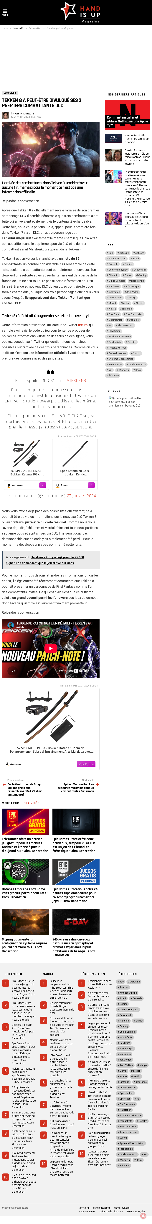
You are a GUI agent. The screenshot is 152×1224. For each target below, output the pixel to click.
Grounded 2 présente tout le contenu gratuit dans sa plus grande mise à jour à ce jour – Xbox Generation (24, 1161)
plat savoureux (125, 325)
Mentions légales (136, 1211)
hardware (114, 286)
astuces (139, 253)
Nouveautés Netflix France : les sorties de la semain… (137, 139)
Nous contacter (87, 1211)
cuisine (128, 264)
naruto (139, 303)
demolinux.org (122, 1207)
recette (132, 342)
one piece (114, 314)
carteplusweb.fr (101, 1207)
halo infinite (137, 280)
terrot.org (84, 1207)
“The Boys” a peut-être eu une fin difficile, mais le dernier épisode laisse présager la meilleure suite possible (60, 1065)
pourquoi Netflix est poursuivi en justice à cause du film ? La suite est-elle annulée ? (137, 220)
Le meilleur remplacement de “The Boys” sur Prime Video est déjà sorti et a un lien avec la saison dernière (61, 989)
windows (124, 370)
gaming (142, 275)
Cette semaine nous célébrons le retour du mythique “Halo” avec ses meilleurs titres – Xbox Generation (23, 1139)
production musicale (120, 336)
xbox (138, 370)
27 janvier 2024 (81, 496)
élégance (114, 375)
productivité (115, 342)
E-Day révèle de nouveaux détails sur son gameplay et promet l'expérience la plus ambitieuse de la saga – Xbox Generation (73, 947)
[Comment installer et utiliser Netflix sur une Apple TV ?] (127, 115)
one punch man (134, 314)
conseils (113, 264)
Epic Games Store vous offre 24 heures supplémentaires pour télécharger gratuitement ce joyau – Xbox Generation (75, 895)
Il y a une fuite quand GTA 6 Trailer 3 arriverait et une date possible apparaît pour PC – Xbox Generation (24, 1183)
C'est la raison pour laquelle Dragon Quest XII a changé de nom (62, 1008)
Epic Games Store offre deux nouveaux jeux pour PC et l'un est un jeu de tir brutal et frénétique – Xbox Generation (73, 845)
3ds (111, 253)
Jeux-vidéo (31, 803)
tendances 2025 (137, 364)
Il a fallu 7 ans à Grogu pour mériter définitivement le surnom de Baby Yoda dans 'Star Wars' (62, 1109)
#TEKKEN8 (76, 380)
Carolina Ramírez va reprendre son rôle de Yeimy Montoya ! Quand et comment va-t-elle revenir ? (137, 157)
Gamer (128, 275)
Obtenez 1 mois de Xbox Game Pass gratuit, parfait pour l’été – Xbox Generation (25, 893)
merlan (126, 303)
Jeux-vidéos (115, 297)
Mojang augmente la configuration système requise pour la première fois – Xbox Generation (24, 945)
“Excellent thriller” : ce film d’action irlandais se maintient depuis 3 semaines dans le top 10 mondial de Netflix (99, 1101)
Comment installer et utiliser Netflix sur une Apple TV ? (100, 984)
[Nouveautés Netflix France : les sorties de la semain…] (113, 138)
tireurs (83, 325)
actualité (124, 253)
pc (110, 325)
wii (110, 370)
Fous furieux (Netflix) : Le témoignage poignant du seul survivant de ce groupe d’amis (100, 1139)
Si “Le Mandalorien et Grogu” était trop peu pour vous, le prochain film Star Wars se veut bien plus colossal (62, 1026)
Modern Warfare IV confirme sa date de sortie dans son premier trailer (61, 1045)
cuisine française (118, 269)
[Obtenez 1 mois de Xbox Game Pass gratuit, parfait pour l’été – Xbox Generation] (25, 872)
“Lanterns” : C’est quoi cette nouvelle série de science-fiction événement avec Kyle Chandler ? (99, 1158)
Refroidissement (118, 353)
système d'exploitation (121, 358)
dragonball (140, 269)
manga (132, 297)
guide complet (117, 280)
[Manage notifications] (143, 1216)
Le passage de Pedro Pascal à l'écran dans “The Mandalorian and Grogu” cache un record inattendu (61, 1168)
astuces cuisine (117, 258)
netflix (112, 308)
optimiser (134, 319)
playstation (114, 331)
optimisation (116, 319)
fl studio (113, 275)
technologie (115, 364)
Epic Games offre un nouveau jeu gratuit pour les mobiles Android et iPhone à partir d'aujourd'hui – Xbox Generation (25, 845)
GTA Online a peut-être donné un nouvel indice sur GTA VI (62, 1124)
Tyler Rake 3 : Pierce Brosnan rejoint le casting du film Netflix (100, 1084)
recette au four (117, 347)
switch (136, 353)
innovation (114, 292)
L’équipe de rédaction (111, 1211)
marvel (112, 303)
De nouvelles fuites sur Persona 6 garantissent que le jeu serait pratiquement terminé (61, 1089)
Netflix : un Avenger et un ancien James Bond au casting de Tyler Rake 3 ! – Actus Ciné (99, 1121)
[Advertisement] (76, 58)
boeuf (136, 258)
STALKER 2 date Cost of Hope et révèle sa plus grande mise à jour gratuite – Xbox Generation (23, 1119)
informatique (132, 286)
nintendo (127, 308)
